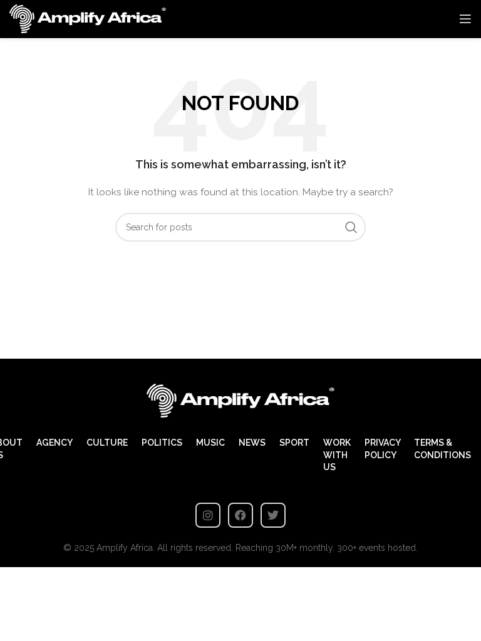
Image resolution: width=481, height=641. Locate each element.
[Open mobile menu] (465, 18)
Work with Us (337, 455)
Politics (162, 443)
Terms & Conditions (442, 449)
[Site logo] (87, 18)
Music (210, 443)
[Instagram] (207, 515)
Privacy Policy (382, 449)
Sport (294, 443)
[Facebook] (240, 515)
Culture (107, 443)
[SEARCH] (351, 227)
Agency (54, 443)
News (252, 443)
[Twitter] (273, 515)
